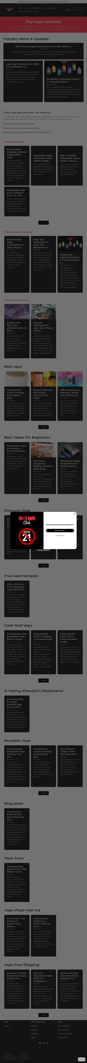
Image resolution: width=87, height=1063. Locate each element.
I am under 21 (60, 535)
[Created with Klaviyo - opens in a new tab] (43, 550)
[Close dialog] (75, 514)
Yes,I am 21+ (60, 530)
